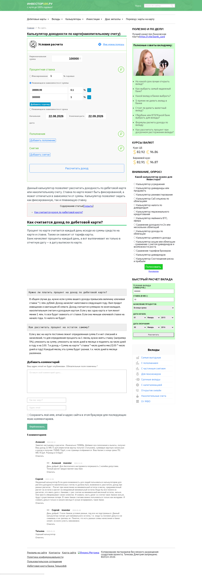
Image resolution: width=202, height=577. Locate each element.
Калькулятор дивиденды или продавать (151, 189)
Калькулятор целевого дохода (153, 237)
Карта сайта (69, 552)
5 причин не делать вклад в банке (151, 102)
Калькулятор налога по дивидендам (148, 206)
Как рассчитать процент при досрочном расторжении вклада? (154, 131)
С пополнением (149, 363)
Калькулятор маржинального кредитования (151, 213)
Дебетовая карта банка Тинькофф (47, 565)
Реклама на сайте (37, 552)
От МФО (145, 401)
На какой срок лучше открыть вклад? (152, 82)
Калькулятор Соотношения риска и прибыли (154, 260)
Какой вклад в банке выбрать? (153, 95)
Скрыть (88, 206)
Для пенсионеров (151, 373)
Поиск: (138, 6)
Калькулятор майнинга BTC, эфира (151, 219)
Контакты (54, 552)
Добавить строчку (40, 104)
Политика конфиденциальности (45, 557)
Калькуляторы (73, 19)
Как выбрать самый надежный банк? (153, 90)
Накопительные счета (153, 395)
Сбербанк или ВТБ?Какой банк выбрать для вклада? (152, 116)
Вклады (56, 19)
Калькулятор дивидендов (150, 254)
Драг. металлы (113, 19)
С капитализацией (151, 384)
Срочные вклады (150, 379)
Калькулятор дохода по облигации (148, 232)
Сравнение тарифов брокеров (153, 250)
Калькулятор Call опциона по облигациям (151, 200)
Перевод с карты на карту (140, 19)
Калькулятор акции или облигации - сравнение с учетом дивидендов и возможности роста (154, 244)
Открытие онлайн (151, 390)
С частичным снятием (153, 368)
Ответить (39, 456)
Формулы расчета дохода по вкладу (151, 123)
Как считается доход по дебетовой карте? (58, 212)
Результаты (154, 271)
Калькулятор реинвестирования (154, 194)
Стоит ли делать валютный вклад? (150, 109)
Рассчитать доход (76, 168)
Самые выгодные (151, 357)
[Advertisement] (77, 266)
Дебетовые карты (36, 19)
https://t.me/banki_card (152, 36)
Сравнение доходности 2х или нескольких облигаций (152, 226)
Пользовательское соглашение (44, 561)
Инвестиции (93, 19)
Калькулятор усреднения (150, 184)
